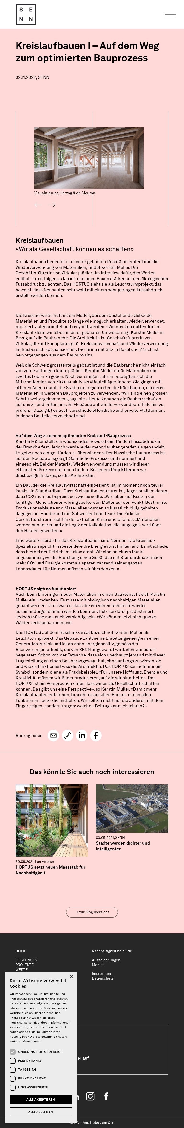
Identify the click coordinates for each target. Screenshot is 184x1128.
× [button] (71, 977)
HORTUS (32, 632)
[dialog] (41, 1047)
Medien (98, 965)
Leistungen (26, 960)
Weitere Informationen (25, 1041)
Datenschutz (103, 978)
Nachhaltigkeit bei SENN (112, 951)
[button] (53, 735)
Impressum (101, 973)
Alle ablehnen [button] (40, 1112)
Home (21, 951)
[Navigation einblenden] (170, 14)
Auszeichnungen (106, 960)
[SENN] (26, 14)
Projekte (25, 965)
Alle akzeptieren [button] (40, 1099)
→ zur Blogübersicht (92, 912)
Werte (22, 970)
